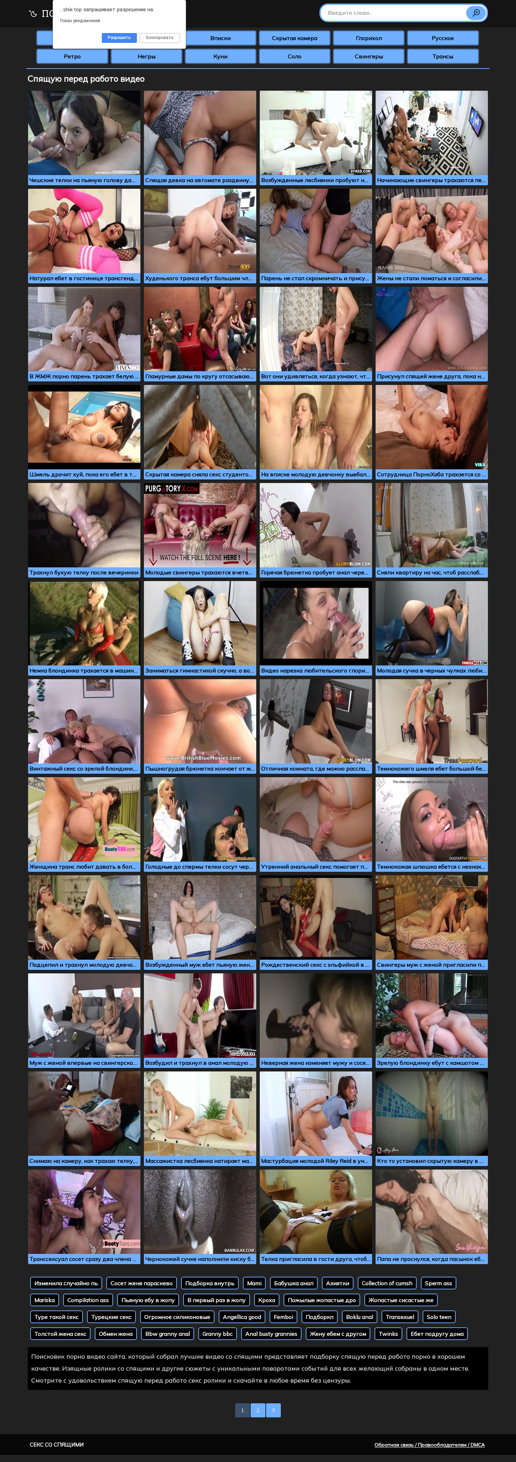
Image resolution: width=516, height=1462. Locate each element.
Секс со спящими (57, 1444)
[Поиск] (476, 13)
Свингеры (369, 56)
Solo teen (439, 1316)
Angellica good (242, 1316)
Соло (295, 56)
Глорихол (369, 37)
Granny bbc (218, 1333)
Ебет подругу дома (437, 1333)
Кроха (266, 1299)
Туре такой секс (56, 1316)
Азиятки (337, 1283)
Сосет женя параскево (142, 1283)
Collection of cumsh (387, 1283)
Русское (443, 37)
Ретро (72, 56)
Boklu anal (359, 1316)
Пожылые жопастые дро (322, 1299)
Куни (220, 56)
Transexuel (400, 1316)
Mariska (44, 1299)
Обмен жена (116, 1333)
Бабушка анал (293, 1283)
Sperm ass (438, 1283)
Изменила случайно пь (66, 1283)
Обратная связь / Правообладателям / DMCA (430, 1445)
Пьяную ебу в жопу (148, 1299)
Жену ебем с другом (338, 1333)
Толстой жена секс (60, 1333)
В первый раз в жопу (216, 1299)
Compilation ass (88, 1299)
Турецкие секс (111, 1316)
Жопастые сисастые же (401, 1299)
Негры (147, 56)
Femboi (283, 1316)
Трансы (442, 56)
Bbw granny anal (167, 1333)
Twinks (388, 1333)
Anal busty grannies (271, 1333)
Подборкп (319, 1316)
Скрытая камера (294, 37)
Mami (254, 1283)
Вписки (220, 37)
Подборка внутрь (209, 1283)
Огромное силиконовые (177, 1316)
